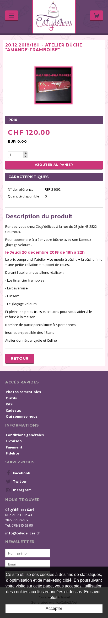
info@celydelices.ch (23, 533)
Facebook (21, 473)
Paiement (14, 447)
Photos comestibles (23, 391)
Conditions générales (25, 435)
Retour (20, 358)
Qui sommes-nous (21, 416)
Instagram (22, 489)
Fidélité (12, 453)
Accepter (54, 608)
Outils (11, 398)
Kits (9, 404)
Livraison (14, 441)
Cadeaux (13, 410)
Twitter (20, 481)
